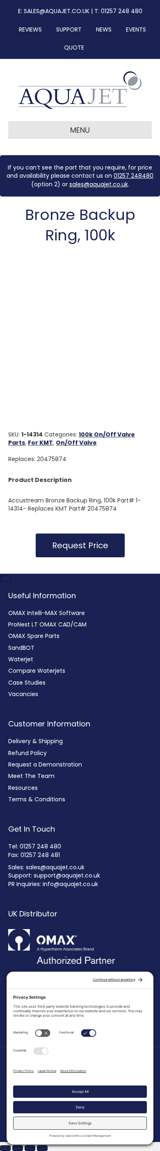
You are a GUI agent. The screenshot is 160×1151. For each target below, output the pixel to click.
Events (133, 29)
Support (66, 29)
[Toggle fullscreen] (17, 1148)
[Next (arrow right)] (5, 578)
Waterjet (20, 659)
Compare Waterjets (36, 671)
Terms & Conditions (36, 799)
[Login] (94, 47)
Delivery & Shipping (35, 741)
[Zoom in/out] (5, 1148)
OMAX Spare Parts (33, 636)
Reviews (28, 29)
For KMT (40, 443)
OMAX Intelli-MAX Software (46, 613)
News (101, 29)
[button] (80, 545)
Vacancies (23, 694)
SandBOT (21, 648)
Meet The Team (31, 776)
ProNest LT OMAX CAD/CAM (47, 624)
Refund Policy (27, 753)
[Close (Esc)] (42, 1148)
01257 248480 (133, 176)
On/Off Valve (76, 443)
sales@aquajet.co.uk (98, 184)
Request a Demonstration (45, 764)
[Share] (30, 1148)
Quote (74, 47)
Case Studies (27, 682)
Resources (23, 788)
